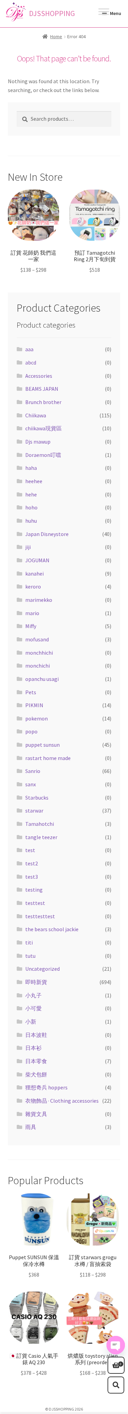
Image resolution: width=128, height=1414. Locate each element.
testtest (35, 902)
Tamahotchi (39, 823)
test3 (31, 876)
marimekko (38, 599)
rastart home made (48, 758)
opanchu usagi (42, 678)
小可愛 (33, 1008)
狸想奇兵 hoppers (46, 1087)
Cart (115, 1361)
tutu (30, 955)
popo (31, 731)
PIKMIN (34, 705)
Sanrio (32, 771)
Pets (30, 692)
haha (31, 467)
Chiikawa (35, 415)
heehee (33, 481)
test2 (31, 863)
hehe (31, 494)
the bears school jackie (52, 929)
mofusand (37, 639)
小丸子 (33, 995)
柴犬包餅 (36, 1074)
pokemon (36, 718)
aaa (29, 349)
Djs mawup (38, 441)
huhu (31, 520)
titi (29, 942)
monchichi (37, 665)
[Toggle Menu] (103, 13)
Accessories (38, 375)
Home (56, 36)
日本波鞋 (36, 1034)
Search (116, 1385)
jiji (28, 547)
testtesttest (40, 916)
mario (32, 613)
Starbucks (36, 797)
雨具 (30, 1126)
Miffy (30, 626)
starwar (34, 810)
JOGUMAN (37, 560)
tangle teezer (41, 837)
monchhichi (39, 652)
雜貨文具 (36, 1114)
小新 (30, 1021)
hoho (31, 507)
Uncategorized (42, 968)
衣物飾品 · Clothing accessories (62, 1100)
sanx (30, 784)
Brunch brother (43, 402)
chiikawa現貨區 (43, 428)
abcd (30, 362)
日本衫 (33, 1047)
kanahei (34, 573)
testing (34, 889)
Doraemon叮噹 (43, 454)
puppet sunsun (42, 744)
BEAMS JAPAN (41, 388)
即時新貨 (36, 982)
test (30, 850)
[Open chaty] (115, 1345)
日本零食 (36, 1061)
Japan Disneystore (47, 534)
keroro (33, 586)
